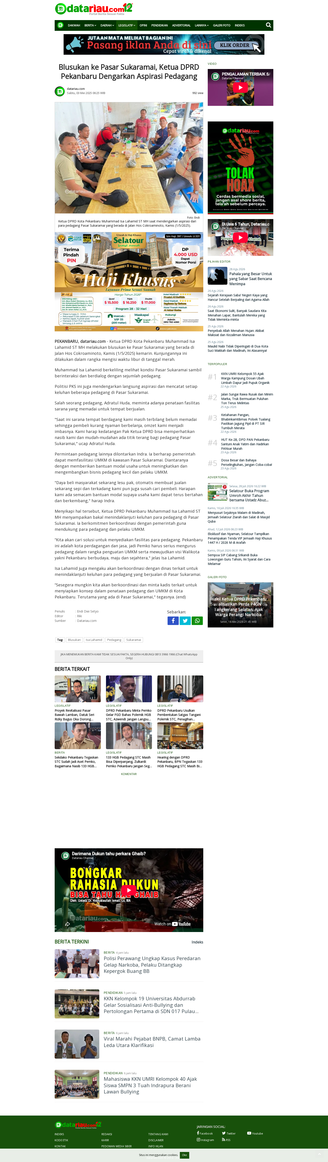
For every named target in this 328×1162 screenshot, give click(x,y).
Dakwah (74, 25)
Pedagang (114, 640)
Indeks (240, 25)
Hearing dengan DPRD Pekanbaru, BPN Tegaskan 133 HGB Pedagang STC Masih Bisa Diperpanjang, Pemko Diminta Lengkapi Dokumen (180, 761)
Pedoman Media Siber (117, 1146)
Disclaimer (156, 1140)
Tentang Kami (158, 1134)
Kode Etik (61, 1140)
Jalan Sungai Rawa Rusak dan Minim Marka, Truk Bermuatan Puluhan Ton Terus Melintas (247, 398)
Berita (89, 25)
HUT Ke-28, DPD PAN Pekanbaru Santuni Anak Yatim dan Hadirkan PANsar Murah (245, 443)
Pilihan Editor (219, 261)
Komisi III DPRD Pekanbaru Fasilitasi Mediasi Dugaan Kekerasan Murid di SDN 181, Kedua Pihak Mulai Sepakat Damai (238, 604)
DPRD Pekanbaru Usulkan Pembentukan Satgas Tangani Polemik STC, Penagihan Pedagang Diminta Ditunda (179, 714)
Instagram (207, 1140)
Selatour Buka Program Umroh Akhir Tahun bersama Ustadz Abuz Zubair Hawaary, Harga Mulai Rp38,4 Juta (249, 500)
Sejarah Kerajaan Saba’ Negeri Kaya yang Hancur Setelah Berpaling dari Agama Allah (238, 297)
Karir (105, 1140)
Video (212, 63)
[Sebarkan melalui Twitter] (185, 621)
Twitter (231, 1133)
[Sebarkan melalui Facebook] (173, 621)
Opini (143, 25)
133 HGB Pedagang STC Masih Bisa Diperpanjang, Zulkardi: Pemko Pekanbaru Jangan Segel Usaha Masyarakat (129, 761)
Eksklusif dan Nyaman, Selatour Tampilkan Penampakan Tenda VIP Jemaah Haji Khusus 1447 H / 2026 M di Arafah (240, 538)
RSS (227, 1140)
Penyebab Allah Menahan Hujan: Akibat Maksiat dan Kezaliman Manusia (236, 332)
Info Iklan (155, 1146)
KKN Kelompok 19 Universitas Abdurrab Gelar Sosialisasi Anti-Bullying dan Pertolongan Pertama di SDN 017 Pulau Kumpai (149, 1008)
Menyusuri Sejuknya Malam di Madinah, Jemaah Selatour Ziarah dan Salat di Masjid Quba (239, 516)
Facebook (206, 1133)
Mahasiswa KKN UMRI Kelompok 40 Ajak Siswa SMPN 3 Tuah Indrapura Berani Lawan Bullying (150, 1085)
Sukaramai (133, 640)
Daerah (106, 25)
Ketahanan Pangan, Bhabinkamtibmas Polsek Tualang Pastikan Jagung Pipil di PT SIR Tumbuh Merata (245, 421)
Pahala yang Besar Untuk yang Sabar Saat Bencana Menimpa (250, 278)
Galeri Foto (221, 25)
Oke (184, 1155)
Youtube (257, 1133)
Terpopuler (217, 364)
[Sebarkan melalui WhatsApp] (197, 621)
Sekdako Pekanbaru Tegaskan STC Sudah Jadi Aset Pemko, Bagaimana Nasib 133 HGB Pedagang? (76, 761)
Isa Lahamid (94, 640)
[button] (215, 605)
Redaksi (107, 1134)
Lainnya (200, 25)
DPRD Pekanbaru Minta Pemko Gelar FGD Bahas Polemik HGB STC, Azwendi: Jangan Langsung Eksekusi (129, 714)
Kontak (60, 1146)
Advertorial (181, 25)
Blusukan (74, 640)
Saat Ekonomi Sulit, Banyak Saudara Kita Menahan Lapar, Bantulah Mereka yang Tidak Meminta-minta (237, 315)
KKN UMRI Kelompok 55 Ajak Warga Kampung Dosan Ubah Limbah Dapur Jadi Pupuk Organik (245, 378)
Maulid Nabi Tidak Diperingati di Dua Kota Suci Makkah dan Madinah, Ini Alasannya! (238, 348)
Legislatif (125, 25)
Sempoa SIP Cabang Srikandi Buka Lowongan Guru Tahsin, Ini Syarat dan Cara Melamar (239, 559)
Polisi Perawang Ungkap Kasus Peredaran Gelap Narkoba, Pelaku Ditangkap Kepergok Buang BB (152, 964)
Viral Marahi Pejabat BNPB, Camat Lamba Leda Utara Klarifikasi (152, 1041)
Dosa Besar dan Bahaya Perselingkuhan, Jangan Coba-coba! (246, 462)
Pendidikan (160, 25)
